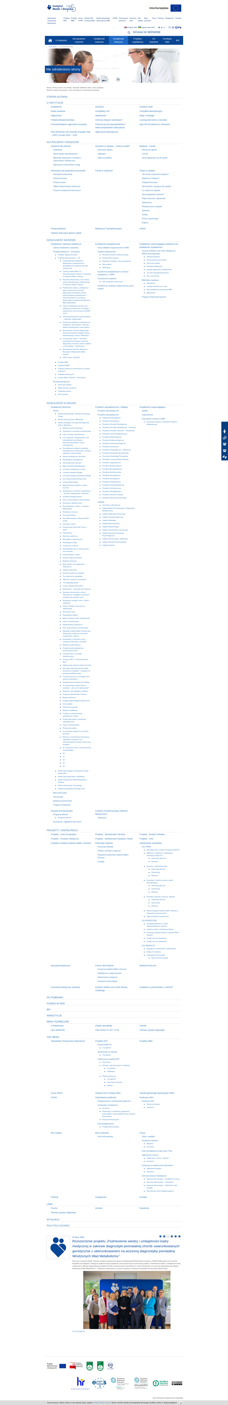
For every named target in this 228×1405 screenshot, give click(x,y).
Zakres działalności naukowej (65, 248)
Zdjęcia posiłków (105, 158)
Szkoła (145, 215)
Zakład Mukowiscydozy (111, 523)
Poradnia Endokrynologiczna (113, 440)
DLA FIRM (146, 847)
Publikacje (111, 1071)
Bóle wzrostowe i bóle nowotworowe (76, 618)
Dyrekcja (99, 107)
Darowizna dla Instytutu (107, 981)
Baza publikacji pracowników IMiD (159, 289)
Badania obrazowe (70, 561)
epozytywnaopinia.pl (60, 965)
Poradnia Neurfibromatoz (111, 472)
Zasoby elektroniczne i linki (157, 286)
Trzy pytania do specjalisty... (73, 576)
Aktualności (100, 115)
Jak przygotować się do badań (154, 158)
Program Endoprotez (62, 805)
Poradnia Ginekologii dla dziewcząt (115, 453)
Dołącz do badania (154, 952)
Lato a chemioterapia (71, 621)
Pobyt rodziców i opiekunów (154, 198)
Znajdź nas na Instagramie (157, 941)
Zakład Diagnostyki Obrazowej (113, 514)
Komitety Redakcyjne (154, 266)
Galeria (110, 1085)
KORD (115, 18)
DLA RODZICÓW (149, 921)
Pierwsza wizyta (60, 178)
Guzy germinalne (69, 515)
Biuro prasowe (147, 19)
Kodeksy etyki (146, 107)
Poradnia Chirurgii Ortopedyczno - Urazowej (118, 427)
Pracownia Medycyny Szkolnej (65, 987)
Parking (161, 18)
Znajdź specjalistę (103, 1025)
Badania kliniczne (69, 697)
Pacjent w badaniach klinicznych (67, 190)
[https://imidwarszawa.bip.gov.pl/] (76, 1366)
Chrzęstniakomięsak (70, 482)
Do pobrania (154, 40)
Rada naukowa (58, 111)
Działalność (56, 107)
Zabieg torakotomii (70, 570)
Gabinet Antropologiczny (111, 418)
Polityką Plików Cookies (102, 1403)
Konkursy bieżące (153, 1104)
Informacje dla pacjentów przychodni (68, 170)
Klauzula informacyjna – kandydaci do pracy (163, 1179)
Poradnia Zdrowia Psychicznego (114, 498)
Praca (154, 18)
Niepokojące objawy (70, 615)
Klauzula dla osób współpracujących (160, 1191)
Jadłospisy (57, 150)
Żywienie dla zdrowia (61, 146)
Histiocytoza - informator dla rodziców (77, 589)
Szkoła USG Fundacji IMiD (89, 19)
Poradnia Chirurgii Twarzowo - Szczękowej (118, 431)
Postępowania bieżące (110, 1127)
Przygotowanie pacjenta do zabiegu (76, 682)
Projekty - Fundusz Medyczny (65, 839)
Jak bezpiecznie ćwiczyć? (72, 463)
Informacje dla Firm (158, 858)
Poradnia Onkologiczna (111, 479)
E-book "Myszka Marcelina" (73, 586)
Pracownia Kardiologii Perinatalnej (115, 456)
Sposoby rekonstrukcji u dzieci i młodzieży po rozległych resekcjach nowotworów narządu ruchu (76, 594)
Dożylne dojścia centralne (72, 558)
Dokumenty (155, 872)
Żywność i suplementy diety (157, 866)
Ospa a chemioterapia (71, 725)
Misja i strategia (147, 115)
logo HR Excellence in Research (155, 124)
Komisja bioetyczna (61, 382)
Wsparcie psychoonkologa (72, 428)
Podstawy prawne (64, 391)
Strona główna (50, 40)
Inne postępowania (106, 1124)
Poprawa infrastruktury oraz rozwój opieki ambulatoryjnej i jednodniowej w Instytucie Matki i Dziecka (76, 282)
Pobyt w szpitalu (147, 170)
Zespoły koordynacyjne (62, 811)
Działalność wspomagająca (152, 407)
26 (64, 753)
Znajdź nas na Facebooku (156, 938)
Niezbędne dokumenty (62, 174)
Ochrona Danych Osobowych (154, 1176)
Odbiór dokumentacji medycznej (66, 186)
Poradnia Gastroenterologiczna (114, 443)
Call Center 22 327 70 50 (107, 1030)
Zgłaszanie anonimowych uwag (66, 165)
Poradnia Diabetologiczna (112, 437)
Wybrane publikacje (70, 710)
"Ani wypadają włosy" (70, 583)
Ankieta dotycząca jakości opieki (66, 233)
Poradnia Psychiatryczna (111, 488)
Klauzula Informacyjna (159, 958)
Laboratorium (147, 415)
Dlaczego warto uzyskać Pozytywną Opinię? (163, 850)
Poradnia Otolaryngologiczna (113, 485)
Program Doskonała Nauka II (154, 297)
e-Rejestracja (57, 1025)
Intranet (173, 27)
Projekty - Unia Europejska (63, 834)
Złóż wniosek (63, 394)
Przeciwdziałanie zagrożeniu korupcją (68, 124)
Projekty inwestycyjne (66, 374)
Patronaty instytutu (104, 843)
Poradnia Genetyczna (110, 447)
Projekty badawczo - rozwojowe (66, 252)
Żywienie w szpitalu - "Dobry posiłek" (112, 146)
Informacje (102, 818)
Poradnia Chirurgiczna (110, 421)
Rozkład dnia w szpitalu (152, 207)
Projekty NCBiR (63, 365)
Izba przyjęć (58, 797)
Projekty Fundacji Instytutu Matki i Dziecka (71, 843)
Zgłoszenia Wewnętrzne (106, 132)
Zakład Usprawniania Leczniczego (115, 530)
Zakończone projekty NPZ (109, 1059)
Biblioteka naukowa (150, 280)
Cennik (145, 154)
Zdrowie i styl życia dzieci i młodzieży (116, 1065)
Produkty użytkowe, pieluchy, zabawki (161, 897)
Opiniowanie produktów (151, 843)
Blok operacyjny (60, 793)
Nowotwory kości (69, 612)
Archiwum (106, 1108)
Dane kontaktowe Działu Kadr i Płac (157, 1151)
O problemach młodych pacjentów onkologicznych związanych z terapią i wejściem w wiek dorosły (77, 450)
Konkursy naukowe (150, 1141)
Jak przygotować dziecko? (153, 194)
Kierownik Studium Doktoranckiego (115, 255)
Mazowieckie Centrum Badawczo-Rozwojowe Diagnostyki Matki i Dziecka (75, 351)
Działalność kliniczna (118, 40)
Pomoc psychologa (150, 219)
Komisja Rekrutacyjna (110, 258)
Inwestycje (54, 1015)
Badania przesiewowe (62, 801)
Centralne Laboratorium (111, 505)
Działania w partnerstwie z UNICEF (156, 987)
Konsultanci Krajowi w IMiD (153, 419)
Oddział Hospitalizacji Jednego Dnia (71, 789)
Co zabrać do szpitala (151, 190)
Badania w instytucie (150, 178)
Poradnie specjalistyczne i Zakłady (111, 407)
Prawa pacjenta (58, 228)
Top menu (53, 1037)
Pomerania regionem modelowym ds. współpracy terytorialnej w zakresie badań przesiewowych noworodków (77, 324)
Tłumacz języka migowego (179, 27)
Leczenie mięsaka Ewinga (72, 472)
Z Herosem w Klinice (70, 546)
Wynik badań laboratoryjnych (65, 154)
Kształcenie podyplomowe (107, 244)
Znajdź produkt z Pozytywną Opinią (160, 929)
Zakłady (101, 502)
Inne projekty (67, 704)
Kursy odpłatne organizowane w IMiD (113, 248)
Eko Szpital (140, 19)
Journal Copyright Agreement (158, 273)
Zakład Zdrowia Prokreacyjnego (114, 542)
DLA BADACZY (148, 946)
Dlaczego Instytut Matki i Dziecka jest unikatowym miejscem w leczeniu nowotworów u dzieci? (76, 633)
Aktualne (150, 1144)
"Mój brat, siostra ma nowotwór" (75, 579)
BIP (178, 40)
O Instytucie (61, 40)
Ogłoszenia (56, 115)
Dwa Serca (106, 1062)
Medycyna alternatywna (72, 645)
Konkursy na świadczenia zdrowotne (157, 1165)
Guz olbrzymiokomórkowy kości (74, 479)
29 (64, 763)
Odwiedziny (147, 202)
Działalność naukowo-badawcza (66, 244)
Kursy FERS (80, 19)
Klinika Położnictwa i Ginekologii (70, 785)
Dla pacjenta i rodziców (79, 40)
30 (64, 766)
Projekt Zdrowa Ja (109, 1076)
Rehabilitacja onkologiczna (73, 460)
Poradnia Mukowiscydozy (111, 466)
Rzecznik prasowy (105, 1136)
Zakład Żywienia (108, 545)
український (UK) (148, 27)
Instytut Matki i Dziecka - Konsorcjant (72, 377)
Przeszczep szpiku (70, 728)
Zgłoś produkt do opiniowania (158, 916)
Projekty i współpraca (137, 40)
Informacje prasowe (70, 707)
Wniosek (154, 861)
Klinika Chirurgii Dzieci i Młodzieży (70, 419)
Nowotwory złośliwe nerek (72, 503)
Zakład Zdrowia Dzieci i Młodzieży (115, 539)
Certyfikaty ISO (102, 111)
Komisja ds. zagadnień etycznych (67, 822)
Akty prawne (107, 264)
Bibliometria (151, 293)
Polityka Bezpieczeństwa (62, 120)
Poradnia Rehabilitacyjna (111, 491)
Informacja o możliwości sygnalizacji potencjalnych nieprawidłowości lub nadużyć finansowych (118, 1113)
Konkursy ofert (132, 19)
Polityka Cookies (58, 1225)
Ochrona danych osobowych (108, 120)
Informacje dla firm (158, 869)
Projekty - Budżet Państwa (152, 834)
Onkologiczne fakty (70, 542)
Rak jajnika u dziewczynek (72, 539)
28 (64, 760)
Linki (50, 1204)
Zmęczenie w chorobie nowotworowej (77, 431)
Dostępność (169, 18)
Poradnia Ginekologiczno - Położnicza (116, 450)
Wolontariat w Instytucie (108, 977)
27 (64, 756)
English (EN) (132, 27)
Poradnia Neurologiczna (111, 475)
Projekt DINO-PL (105, 1045)
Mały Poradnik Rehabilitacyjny (74, 466)
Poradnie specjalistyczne (108, 411)
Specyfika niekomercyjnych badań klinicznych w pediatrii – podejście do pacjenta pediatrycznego (76, 670)
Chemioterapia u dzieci (71, 554)
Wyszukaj (53, 1219)
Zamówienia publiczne (123, 19)
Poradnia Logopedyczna (111, 463)
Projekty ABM (74, 19)
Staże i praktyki (148, 1136)
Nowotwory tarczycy (70, 512)
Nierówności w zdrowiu (107, 1052)
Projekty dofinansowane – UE (69, 258)
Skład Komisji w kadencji (67, 388)
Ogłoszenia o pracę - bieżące (158, 1158)
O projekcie (106, 1048)
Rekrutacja (106, 267)
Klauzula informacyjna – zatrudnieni (160, 1182)
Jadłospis (102, 154)
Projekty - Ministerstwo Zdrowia (110, 834)
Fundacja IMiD (167, 40)
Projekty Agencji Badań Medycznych (76, 701)
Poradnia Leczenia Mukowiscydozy (115, 459)
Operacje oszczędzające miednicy (75, 691)
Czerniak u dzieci (69, 524)
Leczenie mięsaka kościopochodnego (77, 476)
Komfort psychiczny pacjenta (73, 573)
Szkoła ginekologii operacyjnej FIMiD (103, 19)
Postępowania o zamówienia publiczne (114, 1101)
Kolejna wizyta (59, 182)
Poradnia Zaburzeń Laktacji (112, 495)
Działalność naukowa (99, 40)
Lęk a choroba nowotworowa (73, 434)
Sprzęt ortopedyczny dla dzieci (74, 456)
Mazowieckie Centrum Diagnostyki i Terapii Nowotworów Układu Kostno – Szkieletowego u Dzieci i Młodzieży (77, 332)
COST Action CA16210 (71, 357)
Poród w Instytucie (104, 170)
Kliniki (55, 411)
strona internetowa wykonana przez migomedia (168, 1398)
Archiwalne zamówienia (108, 1105)
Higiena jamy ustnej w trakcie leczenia (77, 665)
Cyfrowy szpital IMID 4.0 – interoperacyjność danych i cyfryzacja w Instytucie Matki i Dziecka (77, 273)
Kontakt (178, 18)
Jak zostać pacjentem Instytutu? (155, 174)
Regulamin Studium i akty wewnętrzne (116, 261)
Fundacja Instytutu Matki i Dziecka (112, 969)
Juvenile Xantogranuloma (72, 497)
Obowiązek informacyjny (156, 955)
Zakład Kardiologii (109, 520)
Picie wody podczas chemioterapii (75, 628)
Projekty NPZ (66, 19)
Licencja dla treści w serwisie (153, 120)
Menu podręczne (58, 1021)
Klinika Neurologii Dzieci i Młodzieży (71, 776)
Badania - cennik (147, 146)
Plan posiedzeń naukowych (112, 282)
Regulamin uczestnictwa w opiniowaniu (161, 949)
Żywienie (146, 211)
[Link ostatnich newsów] (58, 1237)
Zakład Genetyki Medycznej (112, 517)
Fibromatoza (67, 533)
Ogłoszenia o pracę (150, 1155)
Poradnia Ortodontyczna (111, 482)
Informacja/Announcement (156, 260)
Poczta (169, 27)
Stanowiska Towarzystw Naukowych (51, 20)
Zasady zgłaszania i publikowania (159, 269)
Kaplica (145, 223)
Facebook (176, 27)
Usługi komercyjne (150, 182)
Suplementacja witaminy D (73, 625)
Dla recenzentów (153, 276)
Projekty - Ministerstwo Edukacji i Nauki (114, 839)
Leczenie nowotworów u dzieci (74, 469)
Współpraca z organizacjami (109, 973)
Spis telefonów (58, 1030)
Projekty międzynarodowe (67, 255)
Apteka (145, 411)
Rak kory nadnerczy (70, 536)
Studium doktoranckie (107, 252)
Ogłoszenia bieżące (154, 1168)
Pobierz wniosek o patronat (109, 851)
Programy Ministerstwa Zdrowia (74, 694)
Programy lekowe (60, 814)
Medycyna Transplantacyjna (108, 228)
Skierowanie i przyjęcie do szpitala (156, 186)
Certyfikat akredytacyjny (151, 111)
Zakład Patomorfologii (110, 527)
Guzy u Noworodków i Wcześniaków (76, 500)
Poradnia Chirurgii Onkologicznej (114, 424)
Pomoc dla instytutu (104, 965)
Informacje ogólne (105, 150)
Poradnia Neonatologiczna (112, 469)
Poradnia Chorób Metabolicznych (114, 434)
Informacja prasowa (114, 1082)
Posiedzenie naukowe (107, 279)
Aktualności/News (153, 257)
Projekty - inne (146, 839)
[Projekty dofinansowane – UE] (164, 8)
